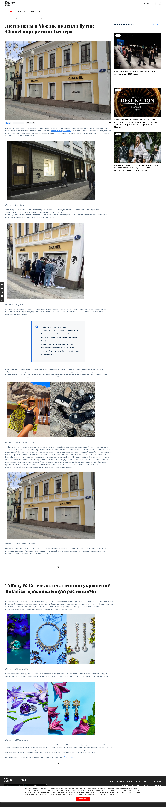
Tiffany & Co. (67, 757)
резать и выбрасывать (61, 131)
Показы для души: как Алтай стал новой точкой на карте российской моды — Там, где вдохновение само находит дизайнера (136, 167)
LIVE (12, 11)
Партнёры (157, 786)
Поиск (158, 781)
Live (111, 781)
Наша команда (122, 786)
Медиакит (135, 786)
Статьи (13, 19)
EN (148, 3)
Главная (7, 19)
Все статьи (154, 24)
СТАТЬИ (31, 11)
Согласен (83, 798)
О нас (138, 781)
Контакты (147, 781)
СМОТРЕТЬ (21, 11)
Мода (18, 19)
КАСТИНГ (40, 11)
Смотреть (120, 781)
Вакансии (146, 786)
